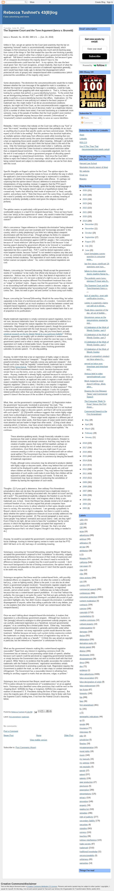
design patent (85, 647)
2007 (85, 491)
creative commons (87, 620)
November (89, 228)
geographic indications (89, 716)
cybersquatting (86, 628)
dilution (83, 651)
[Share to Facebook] (47, 711)
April (87, 424)
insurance (84, 728)
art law (82, 547)
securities (84, 824)
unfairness (84, 859)
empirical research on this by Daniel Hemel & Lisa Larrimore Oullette (33, 334)
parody (82, 770)
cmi (81, 581)
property (83, 805)
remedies (83, 813)
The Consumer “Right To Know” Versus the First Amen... (95, 404)
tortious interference (88, 840)
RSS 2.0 (83, 142)
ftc (81, 709)
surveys (83, 832)
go (81, 720)
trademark (25, 717)
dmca (82, 662)
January (88, 437)
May (87, 420)
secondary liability (87, 821)
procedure (84, 801)
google (82, 724)
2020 (85, 216)
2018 (85, 443)
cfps (81, 574)
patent (82, 774)
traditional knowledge (89, 851)
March (88, 429)
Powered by (87, 65)
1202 (82, 524)
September (90, 237)
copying (83, 608)
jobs (81, 736)
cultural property (86, 624)
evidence (83, 670)
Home (38, 735)
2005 (85, 500)
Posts (86, 118)
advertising (84, 535)
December (89, 224)
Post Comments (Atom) (26, 747)
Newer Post (9, 735)
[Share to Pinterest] (50, 711)
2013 (85, 465)
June (87, 250)
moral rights (85, 751)
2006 (85, 495)
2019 (85, 221)
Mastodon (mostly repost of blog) (94, 167)
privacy (83, 797)
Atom (82, 135)
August (88, 242)
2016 (85, 452)
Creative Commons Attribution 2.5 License (42, 886)
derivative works (87, 643)
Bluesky (83, 179)
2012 (85, 469)
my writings (84, 763)
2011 (85, 473)
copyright (83, 612)
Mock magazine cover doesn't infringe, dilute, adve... (95, 384)
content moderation (88, 601)
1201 (82, 520)
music (82, 755)
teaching (83, 836)
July (87, 246)
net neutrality (85, 767)
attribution (84, 551)
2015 (85, 456)
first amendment (15, 717)
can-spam (84, 566)
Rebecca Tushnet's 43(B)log (30, 12)
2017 (85, 447)
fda (81, 697)
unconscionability (87, 855)
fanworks (83, 693)
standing (83, 828)
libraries (83, 743)
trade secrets (85, 844)
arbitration (84, 543)
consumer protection (88, 597)
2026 (85, 190)
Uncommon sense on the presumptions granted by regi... (96, 320)
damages (83, 632)
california (83, 562)
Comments (88, 123)
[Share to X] (44, 711)
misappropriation (87, 747)
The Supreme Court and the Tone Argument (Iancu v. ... (96, 288)
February (89, 433)
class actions (85, 578)
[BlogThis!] (42, 711)
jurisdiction (84, 740)
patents (83, 778)
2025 (85, 195)
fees (81, 701)
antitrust (83, 539)
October (88, 233)
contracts (84, 605)
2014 (85, 460)
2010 (85, 478)
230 (81, 527)
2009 (85, 482)
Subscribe (94, 56)
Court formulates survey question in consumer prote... (94, 257)
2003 (85, 508)
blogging (83, 558)
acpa (82, 531)
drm (81, 666)
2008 (85, 486)
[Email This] (39, 711)
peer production (86, 782)
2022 (85, 208)
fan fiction (84, 689)
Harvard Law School (88, 163)
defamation (84, 639)
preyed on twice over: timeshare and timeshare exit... (96, 366)
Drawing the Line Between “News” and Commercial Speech (95, 394)
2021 (85, 212)
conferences (85, 593)
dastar (82, 635)
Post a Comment (11, 731)
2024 (85, 199)
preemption (84, 790)
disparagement (86, 659)
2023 (85, 203)
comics (83, 585)
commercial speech (88, 589)
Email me (84, 175)
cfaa (81, 570)
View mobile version (38, 740)
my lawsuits (85, 759)
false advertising (87, 674)
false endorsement (87, 686)
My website (84, 171)
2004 (85, 504)
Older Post (68, 735)
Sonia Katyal (20, 367)
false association (87, 678)
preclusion (84, 786)
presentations (85, 794)
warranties (84, 863)
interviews (84, 732)
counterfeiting (85, 616)
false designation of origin (91, 682)
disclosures (84, 655)
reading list (84, 809)
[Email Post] (35, 712)
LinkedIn (83, 139)
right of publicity (86, 817)
